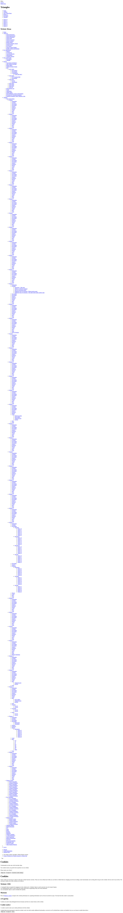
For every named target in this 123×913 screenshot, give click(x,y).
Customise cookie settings (17, 872)
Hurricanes (17, 722)
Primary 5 (5, 14)
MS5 (16, 749)
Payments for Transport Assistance (14, 95)
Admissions (9, 91)
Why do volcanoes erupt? (20, 290)
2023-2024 (11, 84)
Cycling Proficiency (10, 835)
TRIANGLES (18, 418)
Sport (7, 829)
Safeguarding (9, 55)
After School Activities (11, 64)
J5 (15, 742)
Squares (16, 554)
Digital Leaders (9, 817)
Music (7, 830)
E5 (15, 748)
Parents (5, 61)
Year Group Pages (7, 13)
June (13, 113)
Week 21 (20, 568)
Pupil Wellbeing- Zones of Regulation (14, 93)
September (14, 101)
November (5, 15)
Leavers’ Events (9, 843)
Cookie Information (7, 851)
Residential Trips (10, 842)
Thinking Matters (10, 825)
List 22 (16, 707)
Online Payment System (11, 66)
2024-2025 (11, 86)
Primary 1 (11, 114)
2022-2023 (11, 83)
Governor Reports (10, 53)
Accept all (8, 872)
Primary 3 (11, 142)
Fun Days (8, 839)
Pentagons (17, 536)
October (14, 102)
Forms (7, 89)
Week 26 (20, 575)
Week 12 (5, 22)
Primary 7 (11, 199)
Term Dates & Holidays (11, 62)
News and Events (7, 57)
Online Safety (9, 92)
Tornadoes (17, 724)
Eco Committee (9, 797)
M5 (15, 747)
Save (13, 911)
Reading (8, 831)
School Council (9, 780)
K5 (15, 744)
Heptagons (17, 545)
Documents (14, 71)
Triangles (5, 17)
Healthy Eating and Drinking (12, 48)
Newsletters (9, 59)
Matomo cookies (8, 895)
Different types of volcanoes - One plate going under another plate (29, 292)
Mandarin (8, 833)
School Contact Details (11, 47)
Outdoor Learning (10, 834)
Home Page (3, 3)
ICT (7, 828)
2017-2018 (11, 69)
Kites (13, 712)
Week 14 (5, 24)
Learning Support (10, 56)
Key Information (7, 50)
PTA (7, 68)
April (13, 110)
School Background (10, 36)
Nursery (11, 100)
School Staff (9, 38)
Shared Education (10, 826)
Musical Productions (10, 838)
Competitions (15, 73)
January (13, 106)
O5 (15, 740)
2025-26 (11, 87)
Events (13, 80)
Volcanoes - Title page (20, 287)
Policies (8, 51)
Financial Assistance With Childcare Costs (15, 96)
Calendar (8, 60)
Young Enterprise (10, 837)
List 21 (16, 706)
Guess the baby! (18, 74)
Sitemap (5, 849)
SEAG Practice (15, 332)
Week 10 (5, 19)
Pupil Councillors (13, 781)
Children (5, 12)
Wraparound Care (10, 88)
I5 (15, 743)
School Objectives (10, 37)
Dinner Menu (9, 65)
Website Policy (6, 852)
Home (4, 10)
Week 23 (20, 571)
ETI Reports (9, 52)
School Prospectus (10, 34)
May (13, 111)
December (14, 105)
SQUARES (17, 417)
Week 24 (20, 572)
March (13, 109)
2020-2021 (11, 79)
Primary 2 (11, 128)
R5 (15, 745)
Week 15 (5, 26)
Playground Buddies (10, 840)
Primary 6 (11, 184)
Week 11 (5, 20)
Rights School (9, 42)
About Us (5, 33)
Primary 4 (11, 156)
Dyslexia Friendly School (12, 43)
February (14, 107)
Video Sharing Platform (11, 844)
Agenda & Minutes (13, 783)
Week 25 (20, 573)
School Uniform (10, 41)
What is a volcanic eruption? (21, 288)
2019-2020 (11, 75)
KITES (16, 419)
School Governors (10, 39)
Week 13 (5, 23)
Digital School (9, 45)
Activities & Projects (13, 801)
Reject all (3, 872)
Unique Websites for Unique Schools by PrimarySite (15, 856)
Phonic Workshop (16, 654)
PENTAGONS (18, 415)
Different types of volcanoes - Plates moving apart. (26, 291)
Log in (2, 2)
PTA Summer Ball (16, 77)
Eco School (8, 46)
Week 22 (20, 570)
